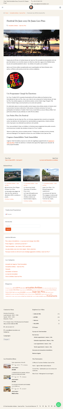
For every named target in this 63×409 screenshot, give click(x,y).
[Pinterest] (52, 406)
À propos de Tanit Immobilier (39, 331)
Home (6, 13)
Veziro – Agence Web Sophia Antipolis (41, 365)
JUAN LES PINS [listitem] (37, 314)
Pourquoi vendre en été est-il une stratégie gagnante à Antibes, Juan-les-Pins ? (27, 252)
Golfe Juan (12, 292)
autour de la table (48, 288)
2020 (21, 288)
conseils (11, 290)
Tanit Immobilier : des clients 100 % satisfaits (18, 246)
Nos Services (35, 334)
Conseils (7, 269)
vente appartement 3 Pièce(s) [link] (18, 362)
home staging (17, 292)
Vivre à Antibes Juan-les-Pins (13, 276)
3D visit (11, 288)
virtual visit (29, 296)
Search (8, 229)
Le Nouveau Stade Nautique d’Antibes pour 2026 (30, 189)
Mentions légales (36, 353)
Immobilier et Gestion (11, 271)
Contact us (6, 332)
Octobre (26, 294)
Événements (52, 296)
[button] (58, 404)
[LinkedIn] (46, 406)
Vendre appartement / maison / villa (43, 347)
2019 (18, 288)
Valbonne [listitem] (35, 320)
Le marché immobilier (11, 274)
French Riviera (53, 290)
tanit (51, 294)
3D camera (7, 288)
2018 (14, 288)
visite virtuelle (39, 296)
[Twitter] (40, 406)
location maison (50, 292)
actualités (30, 287)
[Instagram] (43, 406)
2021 (24, 288)
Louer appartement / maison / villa (42, 343)
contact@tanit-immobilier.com (12, 330)
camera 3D (53, 288)
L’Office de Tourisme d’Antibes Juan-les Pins (43, 362)
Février (7, 292)
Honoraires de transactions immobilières (42, 350)
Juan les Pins (38, 291)
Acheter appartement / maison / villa (43, 337)
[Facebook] (37, 406)
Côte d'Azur (16, 290)
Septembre (38, 294)
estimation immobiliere (36, 289)
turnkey (13, 296)
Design (21, 289)
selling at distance (31, 294)
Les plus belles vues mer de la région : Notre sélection (20, 249)
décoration (24, 289)
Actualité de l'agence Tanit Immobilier (16, 264)
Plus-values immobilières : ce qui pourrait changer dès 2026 (22, 241)
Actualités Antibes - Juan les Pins (17, 13)
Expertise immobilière (45, 289)
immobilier (23, 292)
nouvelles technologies (15, 294)
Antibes (38, 287)
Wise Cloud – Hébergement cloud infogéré (42, 373)
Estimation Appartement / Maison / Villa (44, 340)
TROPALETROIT (8, 296)
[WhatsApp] (55, 406)
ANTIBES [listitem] (35, 317)
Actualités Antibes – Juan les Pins (14, 266)
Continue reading (9, 199)
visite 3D (34, 296)
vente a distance (18, 296)
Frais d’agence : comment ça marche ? (16, 244)
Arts (43, 288)
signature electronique (45, 294)
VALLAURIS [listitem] (36, 323)
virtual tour (24, 296)
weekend (44, 296)
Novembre (22, 294)
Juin (46, 292)
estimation (29, 290)
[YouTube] (49, 406)
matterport (8, 294)
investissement (29, 292)
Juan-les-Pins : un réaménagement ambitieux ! (48, 189)
